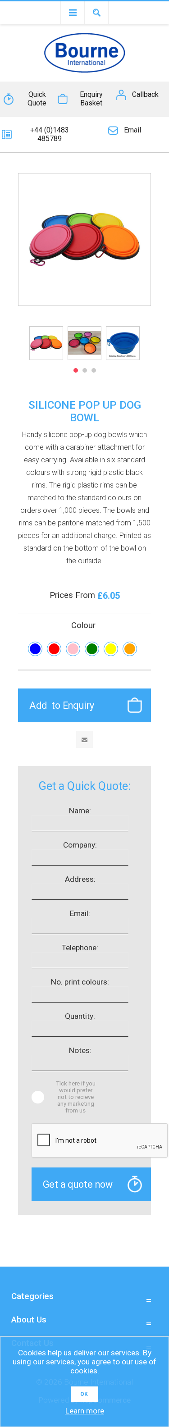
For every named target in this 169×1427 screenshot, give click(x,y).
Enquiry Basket (91, 98)
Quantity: (80, 1016)
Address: (80, 879)
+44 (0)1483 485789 (49, 134)
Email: (80, 913)
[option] (46, 343)
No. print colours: (80, 981)
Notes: (80, 1050)
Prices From (73, 595)
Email (132, 130)
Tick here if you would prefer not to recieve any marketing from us (76, 1097)
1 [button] (75, 370)
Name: (80, 810)
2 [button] (84, 370)
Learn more (84, 1410)
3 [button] (93, 370)
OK (84, 1394)
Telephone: (80, 947)
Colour (83, 625)
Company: (80, 844)
